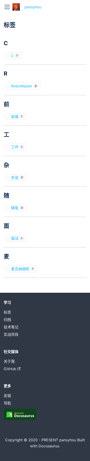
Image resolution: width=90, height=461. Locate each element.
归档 (7, 319)
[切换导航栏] (7, 6)
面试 (16, 238)
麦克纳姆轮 (22, 269)
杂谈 (17, 177)
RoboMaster (23, 86)
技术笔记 (11, 327)
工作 (16, 147)
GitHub (10, 368)
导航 (7, 403)
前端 (16, 116)
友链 (7, 395)
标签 (7, 312)
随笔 (17, 208)
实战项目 (11, 334)
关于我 (9, 361)
